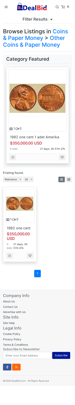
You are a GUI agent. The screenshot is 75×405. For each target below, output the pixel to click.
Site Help (9, 323)
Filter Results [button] (36, 19)
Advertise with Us (14, 312)
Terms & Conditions (15, 344)
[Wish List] (62, 157)
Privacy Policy (12, 339)
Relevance (11, 179)
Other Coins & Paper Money (34, 41)
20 (26, 179)
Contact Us (10, 306)
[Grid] (61, 179)
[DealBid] (32, 7)
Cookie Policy (11, 334)
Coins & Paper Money (35, 35)
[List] (69, 179)
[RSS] (16, 367)
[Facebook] (7, 367)
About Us (9, 301)
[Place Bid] (13, 157)
